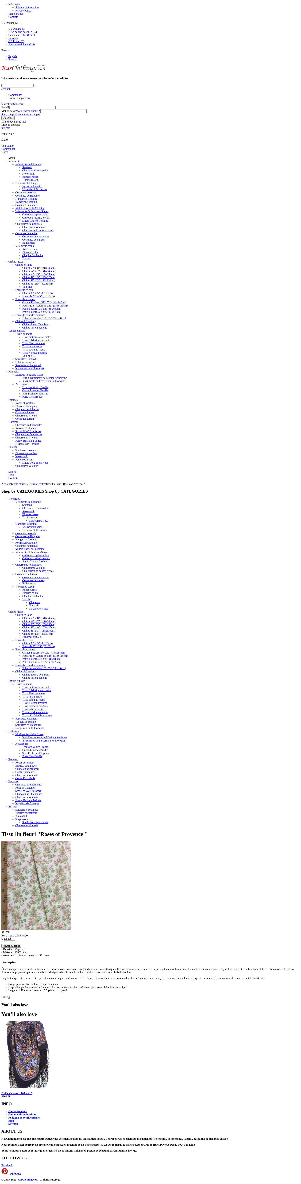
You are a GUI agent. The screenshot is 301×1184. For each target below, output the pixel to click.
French (12, 59)
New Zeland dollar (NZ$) (22, 31)
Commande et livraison (22, 1114)
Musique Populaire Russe (29, 374)
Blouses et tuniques (26, 406)
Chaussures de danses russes (37, 230)
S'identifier (7, 103)
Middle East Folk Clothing (30, 208)
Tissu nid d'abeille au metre (37, 715)
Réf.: (4, 935)
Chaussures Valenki (26, 415)
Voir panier (7, 145)
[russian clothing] (23, 71)
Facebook (7, 1165)
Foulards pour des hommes (30, 314)
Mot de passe (8, 110)
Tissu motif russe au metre (36, 336)
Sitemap (13, 1123)
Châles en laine (23, 264)
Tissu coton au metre (33, 349)
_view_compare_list (19, 98)
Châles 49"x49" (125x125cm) (38, 277)
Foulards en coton (25, 299)
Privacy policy (23, 10)
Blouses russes (30, 176)
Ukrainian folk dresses (34, 189)
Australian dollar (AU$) (21, 44)
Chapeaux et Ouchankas (28, 434)
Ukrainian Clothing (26, 183)
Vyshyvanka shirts (32, 186)
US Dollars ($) (16, 28)
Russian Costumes (25, 428)
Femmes (13, 399)
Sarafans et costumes (26, 450)
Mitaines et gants (38, 608)
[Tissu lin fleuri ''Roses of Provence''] (36, 929)
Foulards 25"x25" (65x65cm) (38, 296)
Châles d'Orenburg (25, 321)
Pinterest (15, 1173)
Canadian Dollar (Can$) (21, 35)
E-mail (5, 107)
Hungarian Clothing (26, 198)
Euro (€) (13, 38)
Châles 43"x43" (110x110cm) (38, 280)
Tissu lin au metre (32, 346)
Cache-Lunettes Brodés (35, 390)
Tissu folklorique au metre (36, 340)
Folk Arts (13, 371)
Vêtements (14, 161)
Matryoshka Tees (38, 520)
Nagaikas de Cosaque (27, 443)
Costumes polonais (25, 192)
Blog (11, 474)
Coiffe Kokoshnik (25, 418)
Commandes (15, 94)
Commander (8, 148)
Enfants (12, 446)
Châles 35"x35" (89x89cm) (37, 283)
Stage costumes (23, 459)
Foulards (34, 605)
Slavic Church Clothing (35, 220)
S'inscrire (18, 103)
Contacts (13, 16)
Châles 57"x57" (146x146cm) (38, 271)
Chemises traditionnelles (28, 424)
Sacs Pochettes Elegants (35, 393)
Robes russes (29, 249)
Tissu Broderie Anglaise (35, 706)
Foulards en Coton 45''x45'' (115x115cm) (45, 305)
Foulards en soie (24, 289)
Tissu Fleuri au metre (33, 343)
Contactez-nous (17, 1111)
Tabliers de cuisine (25, 362)
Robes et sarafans (24, 402)
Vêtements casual (24, 245)
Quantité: (6, 938)
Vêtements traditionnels (28, 164)
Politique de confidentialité (24, 1117)
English (12, 56)
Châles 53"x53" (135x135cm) (38, 274)
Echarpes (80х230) (32, 636)
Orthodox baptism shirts (35, 214)
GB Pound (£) (16, 41)
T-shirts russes (30, 179)
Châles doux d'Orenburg (35, 324)
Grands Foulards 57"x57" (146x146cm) (44, 302)
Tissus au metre (23, 333)
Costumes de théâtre (26, 233)
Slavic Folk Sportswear (35, 462)
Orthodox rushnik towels (36, 217)
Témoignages (15, 13)
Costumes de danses (33, 239)
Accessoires (21, 384)
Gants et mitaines (24, 412)
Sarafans (27, 167)
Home (4, 151)
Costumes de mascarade (35, 236)
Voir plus (29, 286)
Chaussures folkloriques (28, 223)
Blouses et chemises (26, 453)
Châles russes (15, 261)
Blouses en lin (30, 252)
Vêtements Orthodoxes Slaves (31, 211)
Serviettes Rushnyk (26, 358)
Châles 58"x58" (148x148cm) (38, 267)
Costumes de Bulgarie (27, 195)
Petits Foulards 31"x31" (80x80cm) (41, 308)
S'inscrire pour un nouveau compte (20, 114)
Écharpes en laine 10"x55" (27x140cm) (44, 318)
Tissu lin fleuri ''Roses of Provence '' (44, 834)
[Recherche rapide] (35, 86)
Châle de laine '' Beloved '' (16, 1093)
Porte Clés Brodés (32, 396)
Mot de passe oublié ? (28, 110)
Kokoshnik (28, 173)
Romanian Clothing (26, 201)
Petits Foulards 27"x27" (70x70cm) (41, 311)
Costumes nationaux (26, 205)
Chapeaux (34, 602)
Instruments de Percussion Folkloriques (43, 380)
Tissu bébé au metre (33, 709)
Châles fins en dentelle (34, 327)
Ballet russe (28, 242)
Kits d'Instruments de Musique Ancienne (44, 377)
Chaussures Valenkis (33, 227)
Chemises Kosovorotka (35, 170)
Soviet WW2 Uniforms (28, 431)
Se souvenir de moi (15, 121)
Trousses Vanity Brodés (35, 387)
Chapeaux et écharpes (27, 409)
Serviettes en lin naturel (28, 365)
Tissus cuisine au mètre (35, 712)
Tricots (26, 258)
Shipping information (27, 7)
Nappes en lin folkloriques (29, 368)
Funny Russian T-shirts (28, 440)
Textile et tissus (16, 330)
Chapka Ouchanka (32, 255)
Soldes (12, 471)
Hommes (13, 421)
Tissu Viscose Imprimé (34, 352)
